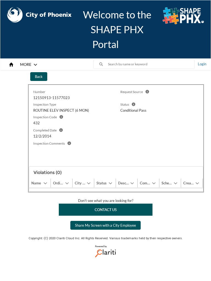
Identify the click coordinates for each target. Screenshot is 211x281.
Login (202, 64)
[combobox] (151, 64)
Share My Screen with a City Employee (105, 225)
